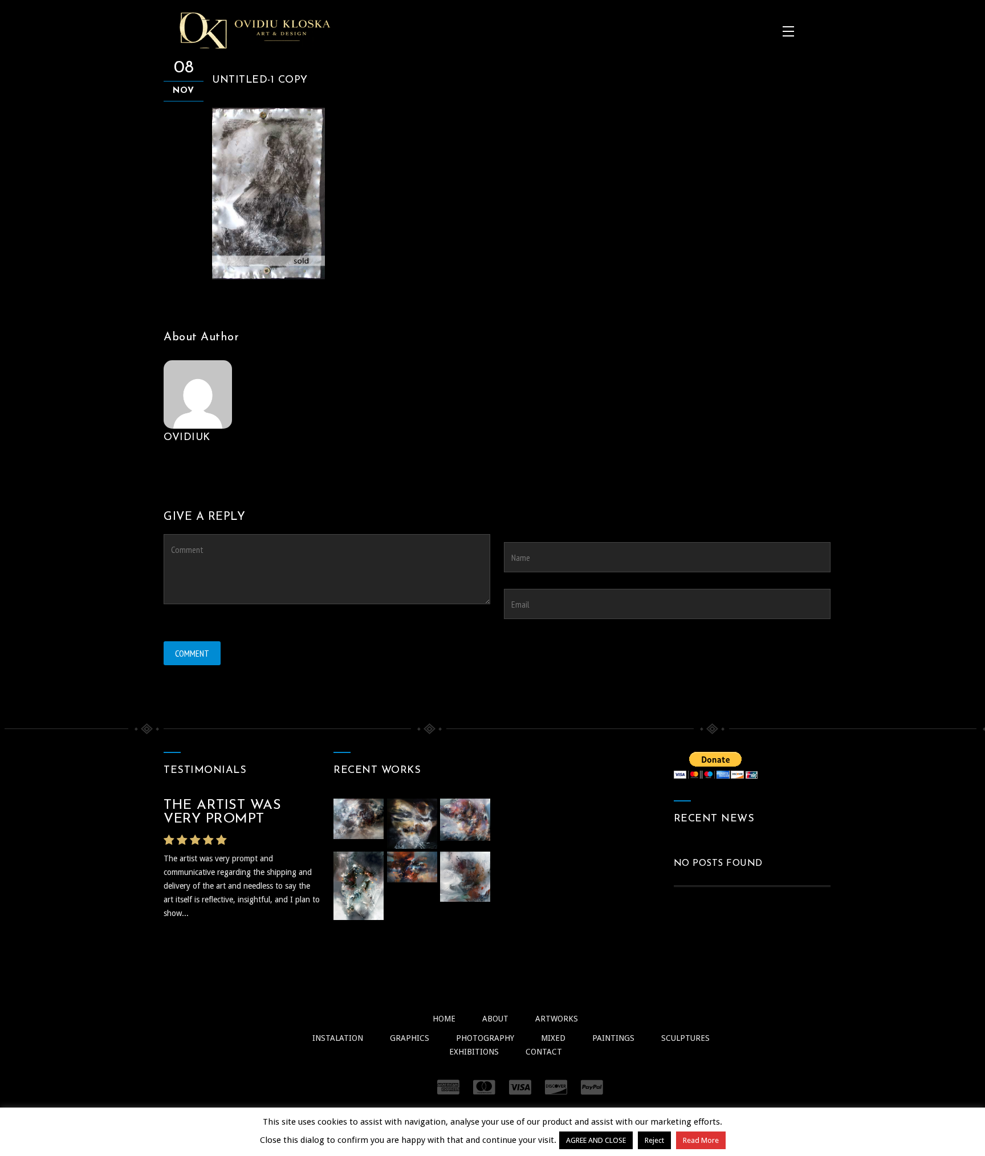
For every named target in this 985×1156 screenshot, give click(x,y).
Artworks (556, 1018)
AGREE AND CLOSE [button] (596, 1140)
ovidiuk (187, 438)
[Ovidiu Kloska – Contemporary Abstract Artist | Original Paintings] (255, 30)
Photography (485, 1038)
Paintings (613, 1038)
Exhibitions (474, 1051)
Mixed (553, 1038)
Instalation (337, 1038)
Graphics (409, 1038)
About (495, 1018)
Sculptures (685, 1038)
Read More (701, 1140)
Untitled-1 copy (260, 80)
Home (444, 1018)
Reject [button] (654, 1140)
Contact (544, 1051)
